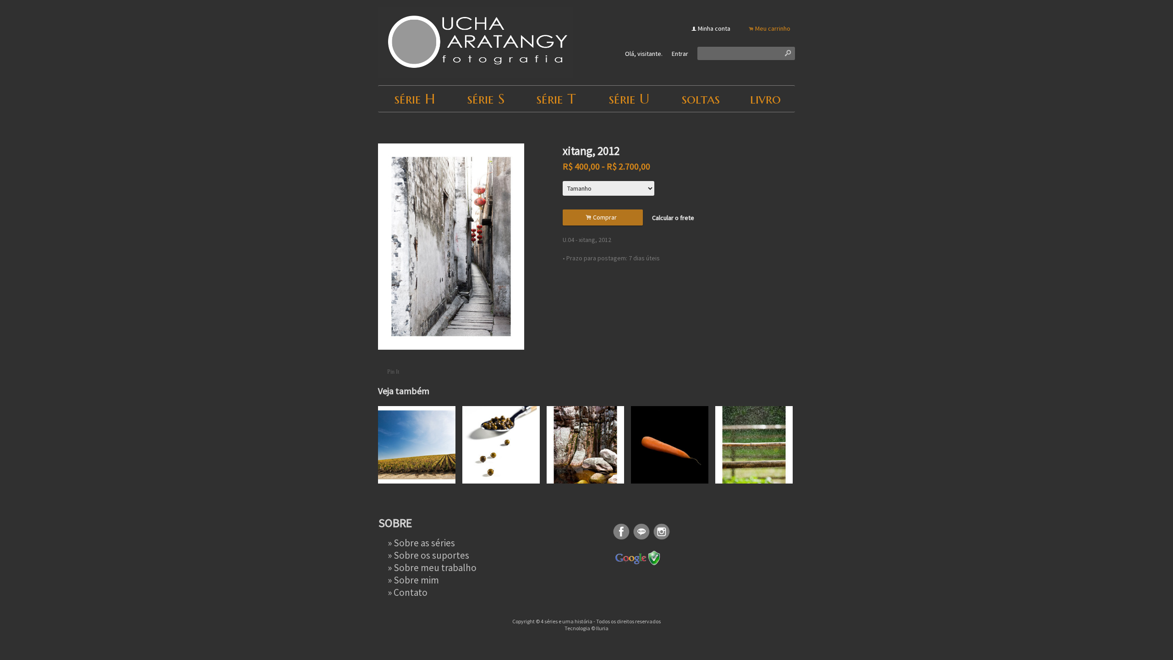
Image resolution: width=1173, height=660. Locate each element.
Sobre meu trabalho (435, 567)
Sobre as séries (424, 543)
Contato (411, 592)
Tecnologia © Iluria (586, 628)
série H (415, 98)
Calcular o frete (673, 218)
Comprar (602, 217)
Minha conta (714, 28)
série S (485, 98)
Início (385, 128)
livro (765, 98)
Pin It (393, 371)
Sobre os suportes (431, 555)
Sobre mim (416, 580)
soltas (701, 98)
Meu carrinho (772, 28)
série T (556, 98)
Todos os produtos (423, 128)
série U (629, 98)
